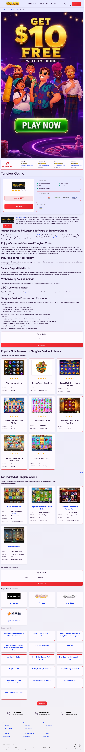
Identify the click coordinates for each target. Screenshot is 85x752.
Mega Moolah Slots (14, 507)
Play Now (76, 4)
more (81, 472)
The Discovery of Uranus (42, 680)
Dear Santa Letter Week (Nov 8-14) (69, 658)
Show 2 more (46, 736)
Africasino (14, 603)
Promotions (28, 731)
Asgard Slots (55, 237)
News (24, 723)
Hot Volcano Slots (35, 165)
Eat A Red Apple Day (42, 645)
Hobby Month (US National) (41, 669)
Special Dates (44, 3)
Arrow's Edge (8, 728)
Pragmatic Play (37, 235)
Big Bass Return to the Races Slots (42, 508)
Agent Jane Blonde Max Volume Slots (69, 508)
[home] (14, 6)
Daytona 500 (14, 669)
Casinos (13, 10)
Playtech (7, 725)
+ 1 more (13, 513)
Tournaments (28, 728)
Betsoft (7, 733)
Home (5, 10)
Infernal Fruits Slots (19, 165)
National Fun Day (70, 680)
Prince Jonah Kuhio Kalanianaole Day (14, 682)
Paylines (53, 3)
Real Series (48, 731)
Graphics (70, 645)
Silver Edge (70, 603)
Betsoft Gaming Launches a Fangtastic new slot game (70, 635)
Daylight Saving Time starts (70, 669)
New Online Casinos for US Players (41, 658)
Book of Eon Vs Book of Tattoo (42, 635)
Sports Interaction (14, 621)
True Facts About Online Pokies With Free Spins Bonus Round (14, 647)
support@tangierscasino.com (32, 292)
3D (46, 728)
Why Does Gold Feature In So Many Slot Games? (14, 635)
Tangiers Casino (20, 217)
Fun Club (42, 603)
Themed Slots (32, 3)
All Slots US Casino (14, 657)
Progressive (49, 725)
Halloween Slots (14, 546)
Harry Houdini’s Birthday (14, 692)
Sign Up (66, 4)
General (27, 725)
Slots (44, 723)
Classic (47, 733)
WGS (6, 731)
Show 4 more (6, 736)
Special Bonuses (29, 733)
